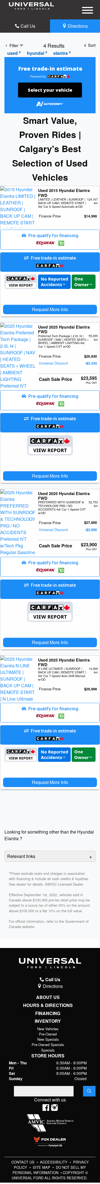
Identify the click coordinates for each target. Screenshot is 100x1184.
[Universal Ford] (31, 5)
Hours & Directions (48, 1005)
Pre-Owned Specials (48, 1044)
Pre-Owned (48, 1034)
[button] (50, 240)
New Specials (48, 1039)
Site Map (42, 1167)
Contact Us (23, 1162)
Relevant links (21, 856)
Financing (47, 1013)
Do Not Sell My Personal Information (49, 1170)
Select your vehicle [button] (50, 90)
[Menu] (87, 11)
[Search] (89, 1091)
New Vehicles (47, 1028)
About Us (48, 997)
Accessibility (54, 1162)
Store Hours (47, 1055)
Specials (47, 1050)
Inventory (48, 1021)
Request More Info (50, 309)
